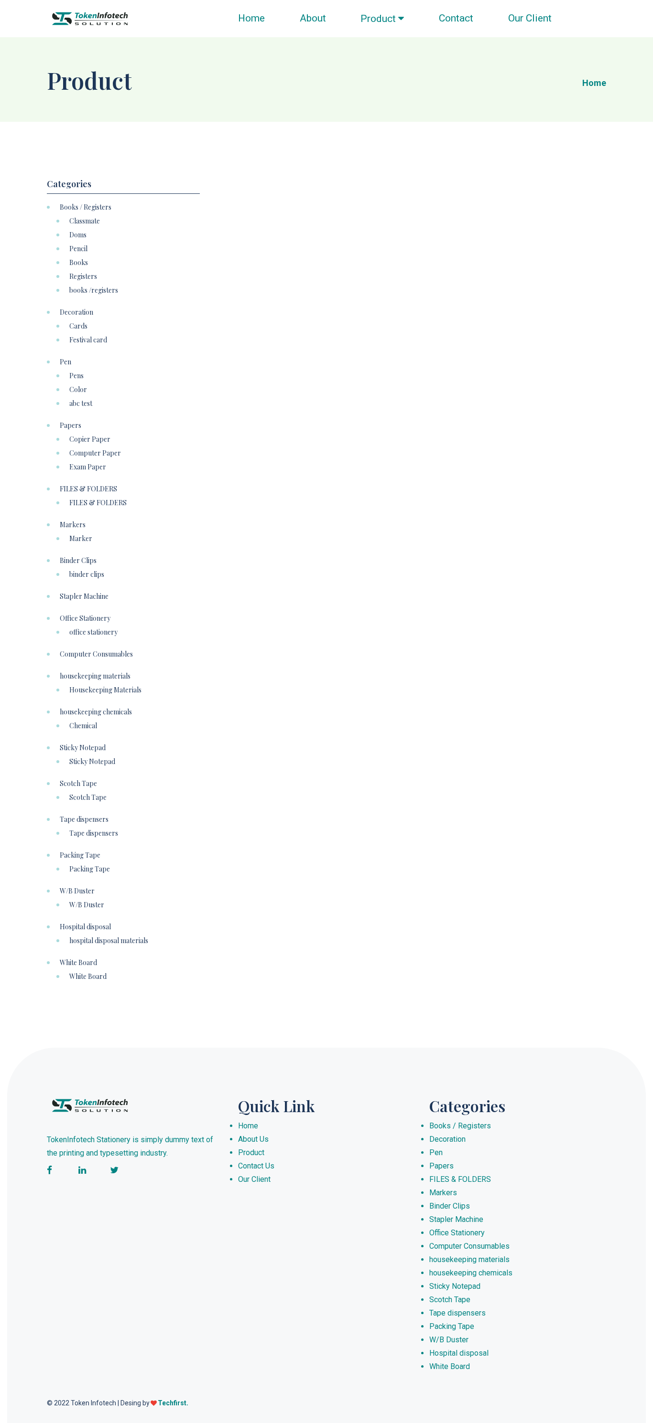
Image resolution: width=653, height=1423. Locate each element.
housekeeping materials (95, 676)
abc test (80, 403)
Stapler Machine (84, 596)
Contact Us (256, 1165)
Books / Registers (85, 207)
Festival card (88, 340)
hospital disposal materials (108, 940)
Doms (78, 235)
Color (78, 389)
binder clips (86, 574)
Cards (78, 326)
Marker (80, 538)
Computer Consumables (96, 654)
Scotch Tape (78, 783)
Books (78, 262)
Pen (65, 362)
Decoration (76, 312)
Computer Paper (95, 453)
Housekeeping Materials (105, 690)
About (313, 18)
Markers (73, 524)
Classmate (84, 221)
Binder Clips (78, 560)
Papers (70, 425)
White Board (78, 962)
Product (379, 18)
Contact (456, 18)
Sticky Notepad (83, 747)
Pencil (78, 248)
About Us (253, 1139)
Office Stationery (85, 618)
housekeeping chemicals (96, 712)
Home (251, 18)
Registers (83, 276)
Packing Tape (80, 855)
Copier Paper (89, 439)
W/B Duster (77, 891)
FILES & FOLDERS (88, 489)
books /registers (93, 290)
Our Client (529, 18)
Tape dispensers (84, 819)
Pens (76, 375)
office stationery (93, 632)
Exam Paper (87, 467)
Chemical (83, 725)
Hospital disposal (85, 927)
